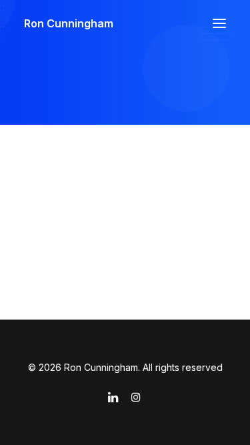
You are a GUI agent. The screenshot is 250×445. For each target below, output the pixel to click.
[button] (219, 23)
